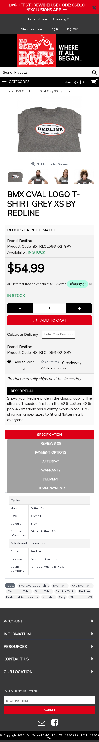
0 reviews (70, 362)
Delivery (50, 479)
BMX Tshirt (60, 585)
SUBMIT (49, 710)
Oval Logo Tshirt (19, 591)
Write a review (53, 368)
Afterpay (50, 461)
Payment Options (50, 452)
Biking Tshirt (43, 591)
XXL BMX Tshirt (82, 585)
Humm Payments (52, 488)
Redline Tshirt (65, 591)
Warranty (51, 470)
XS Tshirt (49, 597)
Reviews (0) (51, 443)
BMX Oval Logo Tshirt (34, 585)
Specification (49, 434)
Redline (25, 240)
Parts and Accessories (22, 597)
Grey (62, 597)
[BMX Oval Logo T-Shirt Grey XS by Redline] (49, 128)
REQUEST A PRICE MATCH (31, 229)
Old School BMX (81, 597)
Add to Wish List (24, 365)
